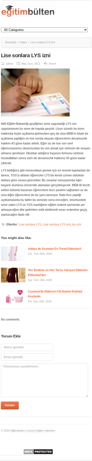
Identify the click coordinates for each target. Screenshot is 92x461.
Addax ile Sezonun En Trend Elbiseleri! (54, 249)
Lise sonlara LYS (30, 224)
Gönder (10, 405)
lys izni (76, 224)
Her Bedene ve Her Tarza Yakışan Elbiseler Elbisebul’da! (58, 272)
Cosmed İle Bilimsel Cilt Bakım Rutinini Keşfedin (55, 294)
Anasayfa (10, 42)
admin (9, 63)
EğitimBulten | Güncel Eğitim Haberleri (32, 430)
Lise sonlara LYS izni (57, 224)
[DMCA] (38, 453)
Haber (23, 42)
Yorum (52, 63)
